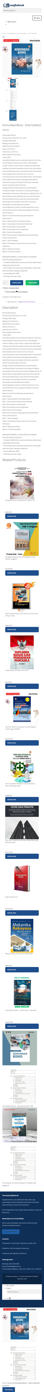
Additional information (26, 302)
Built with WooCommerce (21, 1281)
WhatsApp (33, 283)
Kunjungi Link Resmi (11, 1232)
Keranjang (16, 283)
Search (9, 1288)
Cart (8, 1298)
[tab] (12, 301)
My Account (10, 1285)
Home (4, 33)
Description (12, 302)
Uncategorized (11, 33)
